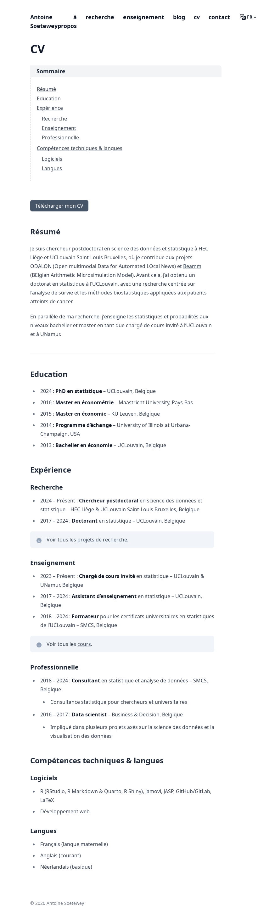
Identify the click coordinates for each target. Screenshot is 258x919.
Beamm (192, 266)
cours (84, 644)
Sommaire (50, 71)
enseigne (115, 316)
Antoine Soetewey (44, 21)
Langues (52, 168)
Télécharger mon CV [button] (59, 205)
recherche (87, 316)
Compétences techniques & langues (79, 148)
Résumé (46, 89)
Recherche (54, 118)
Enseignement (59, 128)
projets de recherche (102, 539)
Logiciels (52, 158)
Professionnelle (60, 137)
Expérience (50, 107)
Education (49, 98)
